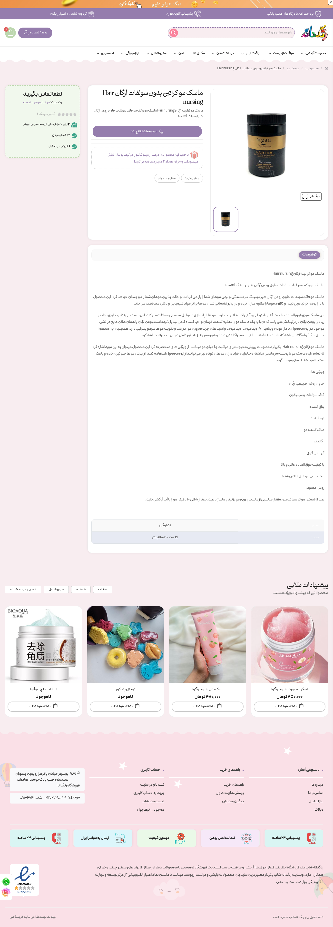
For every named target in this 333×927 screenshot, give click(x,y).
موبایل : (74, 797)
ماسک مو (293, 68)
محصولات (312, 68)
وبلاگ (318, 810)
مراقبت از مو (253, 53)
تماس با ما (315, 793)
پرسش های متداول (230, 793)
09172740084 (55, 798)
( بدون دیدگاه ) (46, 114)
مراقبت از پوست (283, 53)
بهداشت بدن (225, 53)
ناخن (182, 53)
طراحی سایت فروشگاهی (24, 917)
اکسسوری (107, 53)
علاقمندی (316, 801)
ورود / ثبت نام (38, 32)
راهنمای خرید (234, 785)
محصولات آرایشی (316, 53)
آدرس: (75, 773)
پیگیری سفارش (233, 801)
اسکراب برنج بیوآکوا (43, 689)
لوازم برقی (132, 53)
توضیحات (309, 254)
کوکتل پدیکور (125, 689)
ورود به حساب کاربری (148, 793)
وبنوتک (51, 917)
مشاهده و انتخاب (286, 706)
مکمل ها (199, 53)
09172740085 (31, 798)
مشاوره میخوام (167, 178)
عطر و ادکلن (159, 53)
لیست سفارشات (153, 801)
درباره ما (317, 785)
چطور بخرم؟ (192, 178)
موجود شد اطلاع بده (144, 131)
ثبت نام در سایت (152, 785)
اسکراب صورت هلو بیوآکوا (289, 689)
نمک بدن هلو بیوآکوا (207, 689)
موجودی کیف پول (150, 810)
